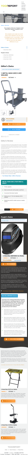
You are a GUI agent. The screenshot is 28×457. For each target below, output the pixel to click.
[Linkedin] (6, 136)
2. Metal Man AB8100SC (8, 55)
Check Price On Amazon (16, 339)
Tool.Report (11, 452)
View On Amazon (16, 124)
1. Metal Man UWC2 (7, 49)
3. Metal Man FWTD (7, 57)
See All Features (16, 129)
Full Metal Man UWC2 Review (11, 176)
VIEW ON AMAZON (18, 209)
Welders (2, 25)
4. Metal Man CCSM (7, 59)
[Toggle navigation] (3, 12)
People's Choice (5, 52)
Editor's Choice (5, 47)
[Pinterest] (8, 136)
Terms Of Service (13, 449)
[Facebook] (2, 136)
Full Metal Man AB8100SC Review (13, 291)
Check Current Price (9, 120)
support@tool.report (24, 454)
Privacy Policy (20, 449)
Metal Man (7, 25)
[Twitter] (4, 136)
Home (6, 449)
